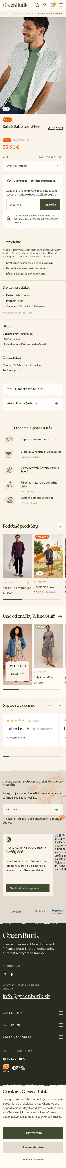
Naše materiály (30, 492)
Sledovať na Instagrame (24, 888)
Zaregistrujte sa (44, 215)
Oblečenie (17, 13)
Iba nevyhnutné (33, 1147)
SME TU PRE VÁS (29, 503)
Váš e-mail (11, 809)
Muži (5, 13)
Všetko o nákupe (31, 457)
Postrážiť (49, 205)
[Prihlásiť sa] (44, 5)
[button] (59, 705)
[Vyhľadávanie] (37, 5)
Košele (30, 13)
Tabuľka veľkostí (50, 157)
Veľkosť (8, 157)
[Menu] (59, 5)
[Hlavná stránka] (15, 5)
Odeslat (56, 809)
